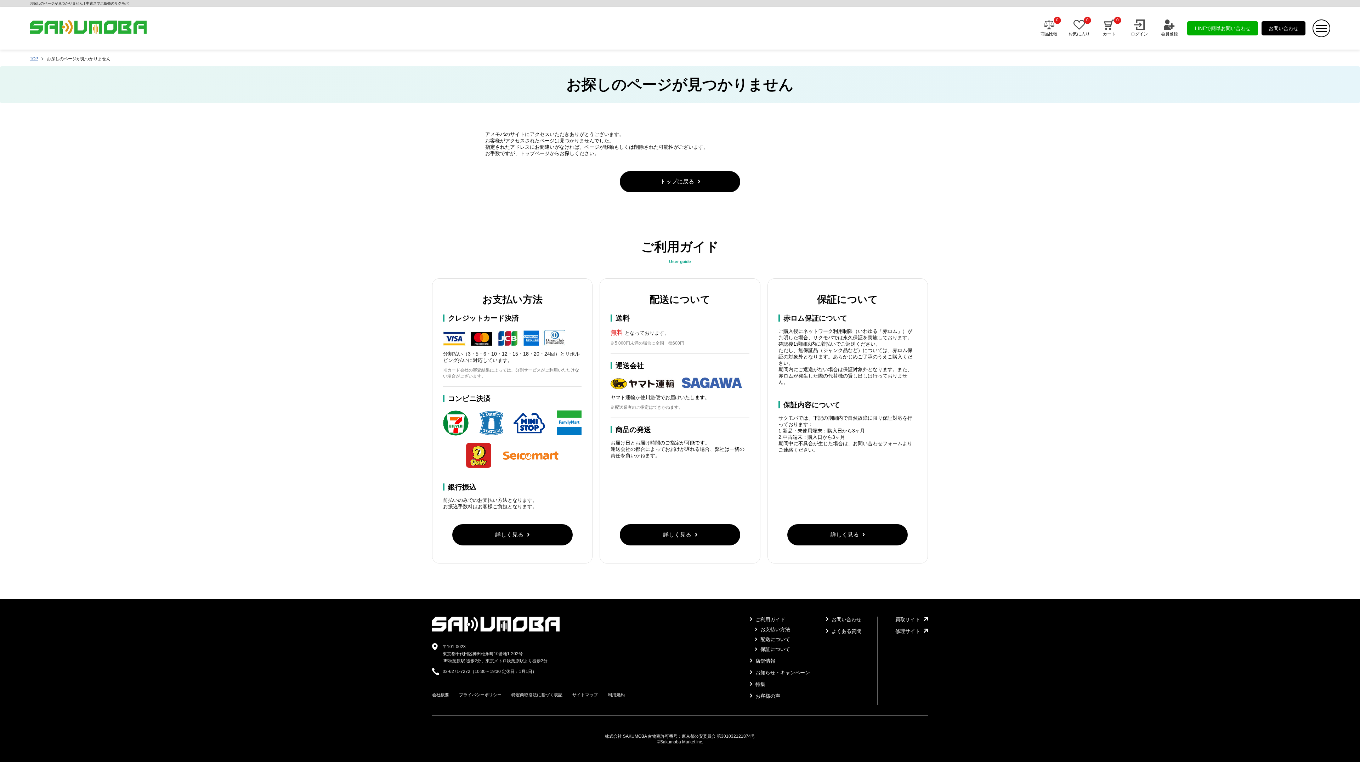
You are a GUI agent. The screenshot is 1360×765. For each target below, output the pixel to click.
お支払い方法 (774, 629)
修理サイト (907, 631)
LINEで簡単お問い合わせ (1223, 28)
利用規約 (616, 694)
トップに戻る (677, 181)
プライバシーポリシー (480, 694)
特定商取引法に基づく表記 (536, 694)
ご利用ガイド (769, 619)
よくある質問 (845, 631)
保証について (774, 649)
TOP (34, 58)
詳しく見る (509, 535)
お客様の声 (767, 696)
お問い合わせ (1283, 28)
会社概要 (440, 694)
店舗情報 (764, 661)
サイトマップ (585, 694)
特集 (759, 684)
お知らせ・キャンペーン (782, 672)
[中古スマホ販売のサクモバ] (496, 630)
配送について (774, 639)
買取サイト (907, 619)
